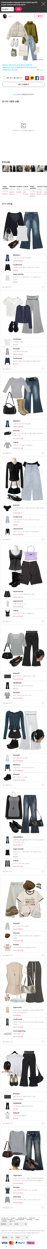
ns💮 (10, 16)
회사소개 (12, 1221)
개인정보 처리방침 (7, 1219)
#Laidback (21, 65)
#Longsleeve (32, 67)
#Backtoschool (9, 67)
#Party (23, 67)
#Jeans (5, 65)
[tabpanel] (4, 180)
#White (29, 65)
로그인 (15, 94)
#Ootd (14, 70)
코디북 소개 (5, 1218)
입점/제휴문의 (19, 1219)
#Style (17, 67)
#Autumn (13, 65)
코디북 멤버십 (22, 1218)
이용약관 (32, 1218)
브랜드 (13, 1218)
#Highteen (7, 70)
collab (37, 1219)
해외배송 (29, 1219)
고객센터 (4, 1221)
